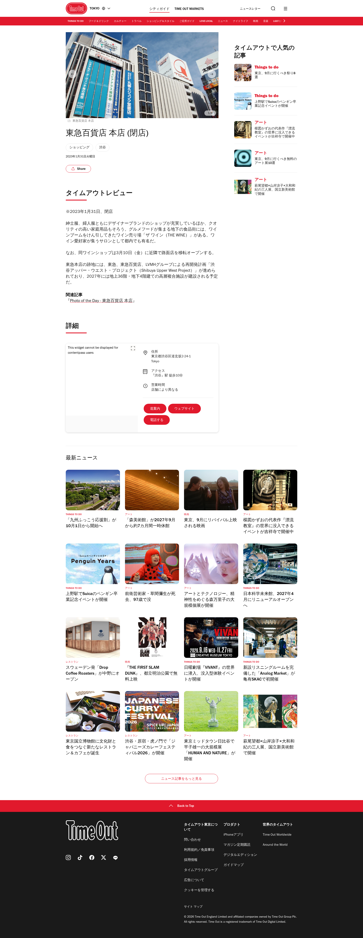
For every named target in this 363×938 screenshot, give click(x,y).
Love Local (206, 21)
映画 (255, 21)
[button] (133, 348)
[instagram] (68, 857)
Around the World (275, 845)
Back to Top (185, 806)
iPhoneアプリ (233, 835)
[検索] (273, 8)
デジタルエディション (240, 855)
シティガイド (159, 9)
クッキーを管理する (199, 890)
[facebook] (91, 857)
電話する (156, 420)
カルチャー (120, 21)
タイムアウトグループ (201, 870)
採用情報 (190, 860)
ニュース (223, 21)
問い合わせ (192, 840)
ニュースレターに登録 (250, 9)
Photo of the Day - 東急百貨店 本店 (101, 301)
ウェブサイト (184, 409)
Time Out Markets (189, 9)
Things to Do (76, 21)
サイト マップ (193, 907)
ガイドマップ (234, 865)
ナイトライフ (240, 21)
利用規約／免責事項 (199, 850)
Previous (72, 74)
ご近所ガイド (187, 21)
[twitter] (103, 857)
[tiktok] (80, 857)
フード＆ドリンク (99, 21)
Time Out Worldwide (277, 835)
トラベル (137, 21)
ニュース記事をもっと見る (181, 779)
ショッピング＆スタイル (160, 21)
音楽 (265, 21)
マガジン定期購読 (237, 845)
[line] (115, 857)
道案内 (155, 409)
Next (212, 74)
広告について (194, 880)
